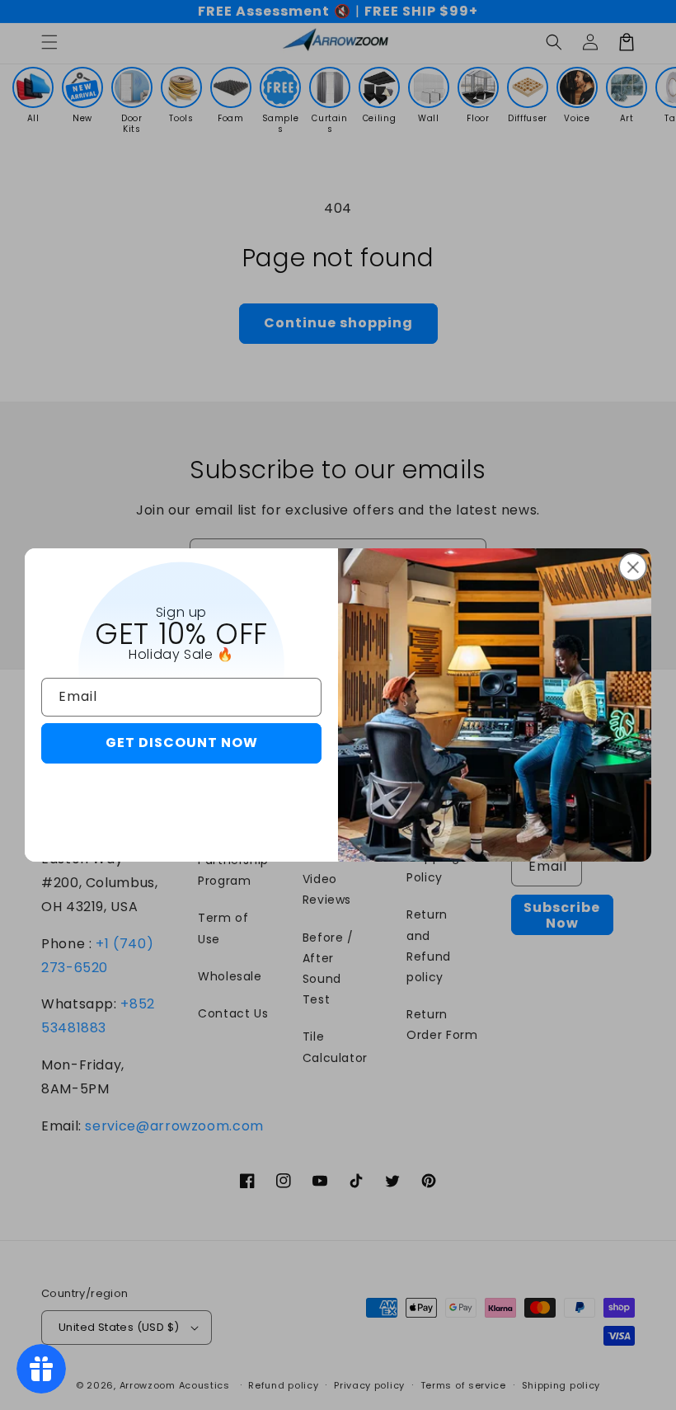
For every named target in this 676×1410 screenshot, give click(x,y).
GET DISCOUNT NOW (182, 742)
